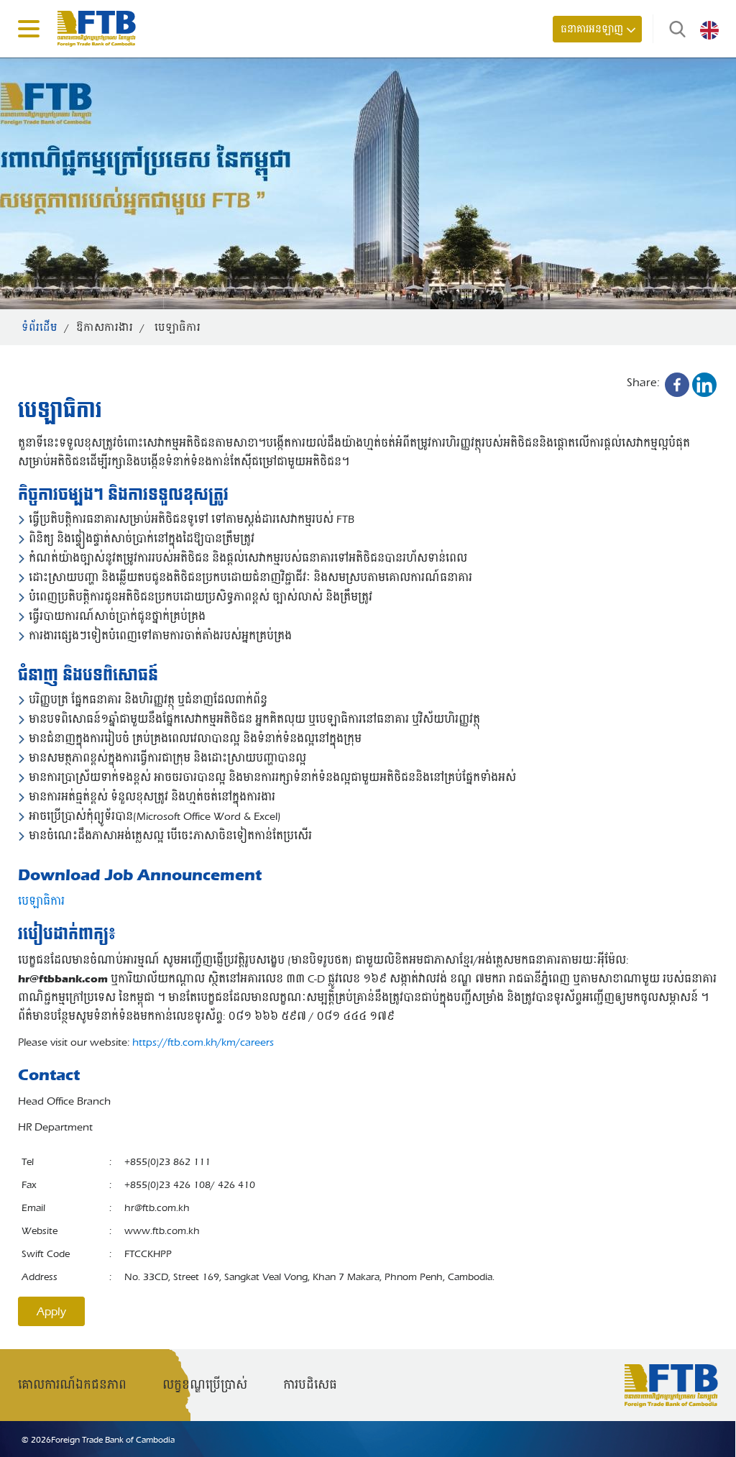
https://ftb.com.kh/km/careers (203, 1042)
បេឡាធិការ (41, 901)
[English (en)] (709, 29)
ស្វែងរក (674, 29)
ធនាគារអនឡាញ (592, 29)
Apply (51, 1311)
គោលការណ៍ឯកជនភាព (72, 1385)
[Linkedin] (704, 385)
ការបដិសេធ (310, 1385)
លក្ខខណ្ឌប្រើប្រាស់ (204, 1385)
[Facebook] (677, 385)
